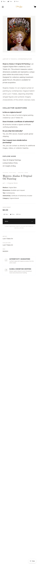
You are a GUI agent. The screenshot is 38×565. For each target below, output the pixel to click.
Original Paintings (9, 172)
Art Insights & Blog (9, 166)
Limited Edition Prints (10, 163)
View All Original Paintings (12, 160)
